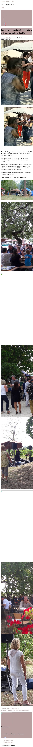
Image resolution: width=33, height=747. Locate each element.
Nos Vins (10, 15)
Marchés (6, 20)
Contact (6, 22)
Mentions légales (9, 742)
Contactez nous (8, 740)
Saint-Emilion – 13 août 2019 (10, 708)
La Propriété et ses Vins (11, 12)
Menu (2, 7)
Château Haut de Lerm (7, 1)
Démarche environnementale (12, 19)
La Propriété (11, 14)
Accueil (6, 11)
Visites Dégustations (10, 17)
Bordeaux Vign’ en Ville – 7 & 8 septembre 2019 (15, 710)
